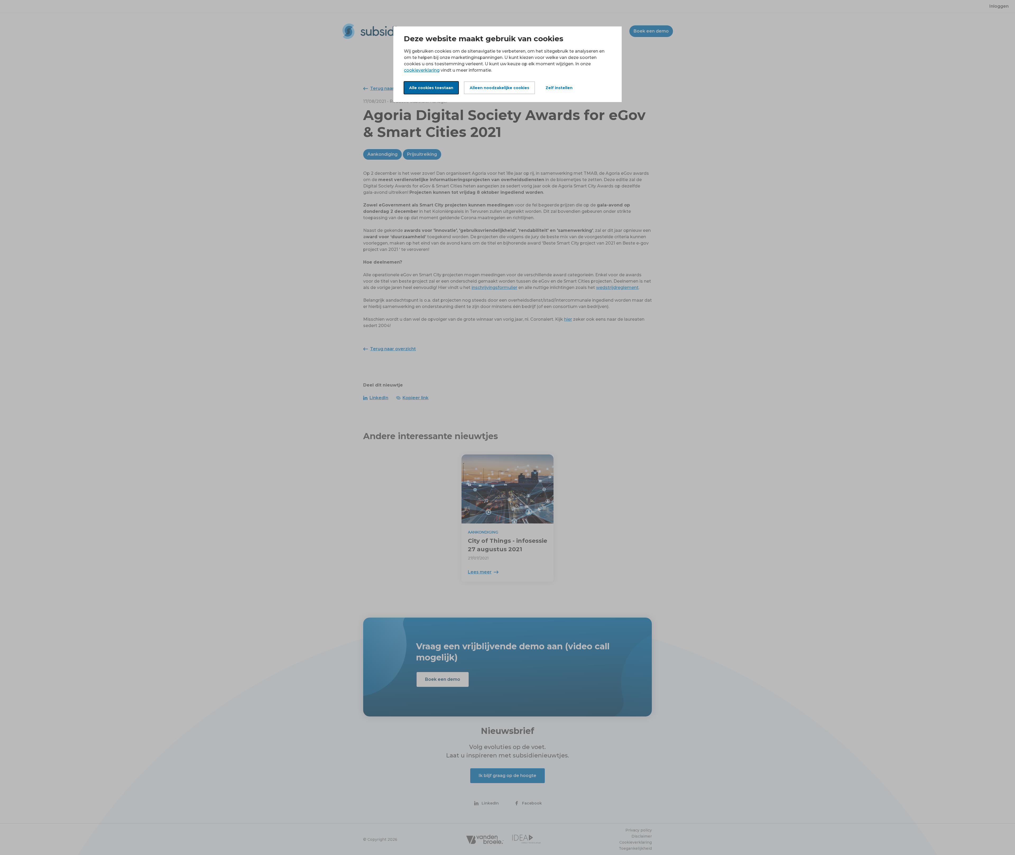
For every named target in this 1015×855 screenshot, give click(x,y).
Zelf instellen (559, 87)
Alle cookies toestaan (431, 87)
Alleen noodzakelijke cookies (499, 87)
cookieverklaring (422, 70)
